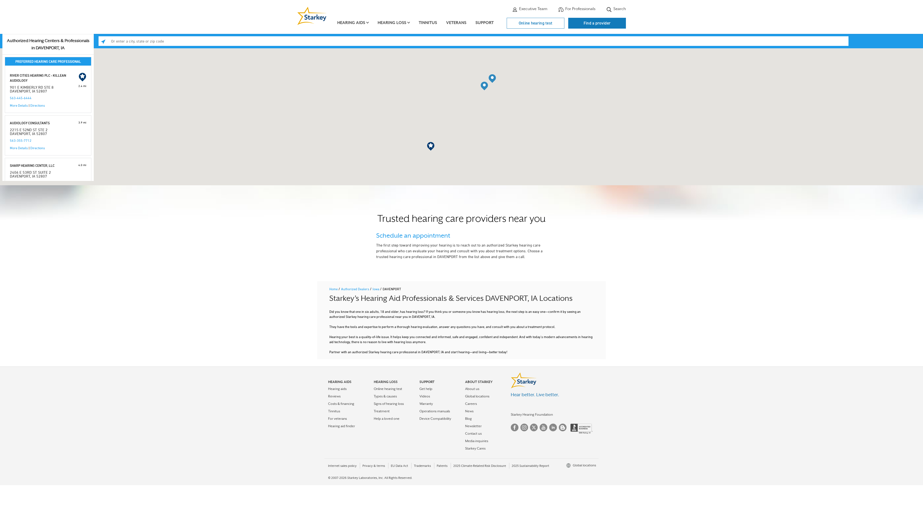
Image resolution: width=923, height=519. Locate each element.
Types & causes (385, 396)
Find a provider (597, 23)
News (469, 411)
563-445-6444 (20, 98)
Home (333, 289)
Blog (468, 418)
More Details (19, 105)
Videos (424, 396)
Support (484, 22)
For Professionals (579, 8)
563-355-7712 (20, 140)
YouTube (543, 427)
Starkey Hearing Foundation (532, 414)
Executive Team (532, 8)
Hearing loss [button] (392, 22)
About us (472, 389)
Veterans (456, 22)
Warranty (426, 404)
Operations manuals (434, 411)
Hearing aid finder (341, 426)
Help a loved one (386, 418)
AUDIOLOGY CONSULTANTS (30, 123)
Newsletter (473, 426)
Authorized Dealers (355, 289)
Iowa (376, 289)
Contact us (473, 433)
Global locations (477, 396)
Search (619, 8)
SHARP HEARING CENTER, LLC (32, 165)
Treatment (382, 411)
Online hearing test (536, 23)
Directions (37, 105)
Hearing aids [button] (351, 22)
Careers (471, 404)
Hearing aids (337, 389)
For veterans (337, 418)
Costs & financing (341, 404)
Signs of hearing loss (389, 404)
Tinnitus (428, 22)
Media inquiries (476, 441)
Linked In (553, 427)
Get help (425, 389)
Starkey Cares (475, 448)
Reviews (334, 396)
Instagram (524, 427)
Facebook (514, 427)
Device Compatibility (435, 418)
